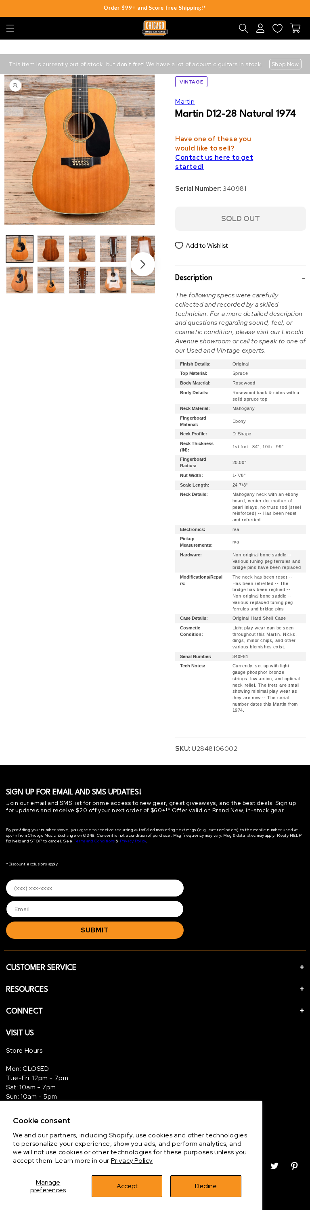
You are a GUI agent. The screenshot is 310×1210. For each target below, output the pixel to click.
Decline (206, 1186)
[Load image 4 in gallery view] (50, 279)
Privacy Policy (132, 1160)
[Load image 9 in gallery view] (144, 248)
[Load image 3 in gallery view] (50, 248)
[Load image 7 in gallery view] (113, 248)
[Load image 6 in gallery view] (82, 279)
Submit (95, 930)
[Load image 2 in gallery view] (19, 279)
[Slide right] (143, 264)
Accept (127, 1186)
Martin (185, 101)
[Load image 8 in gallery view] (113, 279)
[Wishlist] (277, 28)
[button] (10, 28)
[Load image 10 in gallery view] (144, 279)
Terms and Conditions (94, 841)
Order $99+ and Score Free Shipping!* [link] (155, 7)
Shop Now (285, 64)
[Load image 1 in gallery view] (19, 248)
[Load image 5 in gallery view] (82, 248)
